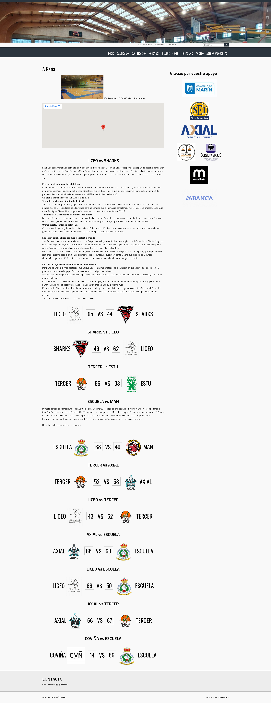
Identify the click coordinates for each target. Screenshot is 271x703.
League (166, 53)
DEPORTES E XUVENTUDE (217, 697)
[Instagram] (267, 17)
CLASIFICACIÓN (139, 53)
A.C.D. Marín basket (146, 45)
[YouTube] (267, 31)
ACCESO (200, 53)
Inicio (111, 53)
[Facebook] (267, 10)
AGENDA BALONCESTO (216, 53)
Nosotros (154, 53)
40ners (176, 53)
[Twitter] (267, 24)
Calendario (123, 53)
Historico (188, 53)
